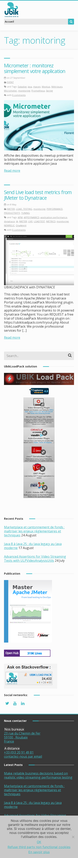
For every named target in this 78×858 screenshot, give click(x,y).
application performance (53, 217)
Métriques (56, 86)
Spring (49, 90)
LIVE (30, 221)
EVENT (10, 82)
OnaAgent (21, 225)
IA (17, 221)
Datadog (22, 86)
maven (37, 86)
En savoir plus (39, 852)
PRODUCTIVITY (12, 212)
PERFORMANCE (55, 208)
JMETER (11, 208)
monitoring (24, 90)
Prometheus (38, 90)
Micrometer (10, 90)
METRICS (50, 221)
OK (39, 842)
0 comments (19, 95)
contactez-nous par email (23, 756)
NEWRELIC (9, 225)
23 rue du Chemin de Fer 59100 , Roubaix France (22, 737)
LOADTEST (39, 221)
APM (20, 217)
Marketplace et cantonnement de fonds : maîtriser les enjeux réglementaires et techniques (34, 531)
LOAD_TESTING (24, 208)
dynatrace (9, 221)
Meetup (46, 86)
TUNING (25, 212)
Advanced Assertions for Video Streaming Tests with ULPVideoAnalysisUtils (35, 558)
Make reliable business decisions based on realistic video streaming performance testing (38, 775)
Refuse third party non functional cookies (39, 847)
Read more (12, 170)
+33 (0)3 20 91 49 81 (19, 752)
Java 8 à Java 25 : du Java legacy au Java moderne (33, 804)
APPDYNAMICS (31, 217)
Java (30, 86)
